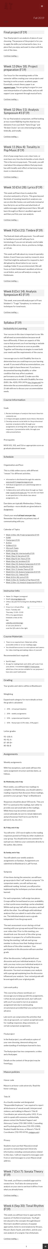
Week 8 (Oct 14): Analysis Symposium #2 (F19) (20, 293)
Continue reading (11, 56)
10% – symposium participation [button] (18, 718)
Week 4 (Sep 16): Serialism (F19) (18, 561)
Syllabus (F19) (12, 322)
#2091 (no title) (12, 551)
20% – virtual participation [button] (16, 709)
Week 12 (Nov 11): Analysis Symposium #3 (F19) (21, 111)
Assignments (8, 509)
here (10, 1063)
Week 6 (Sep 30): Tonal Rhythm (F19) (19, 567)
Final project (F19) (15, 32)
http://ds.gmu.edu (34, 382)
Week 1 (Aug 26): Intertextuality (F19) (20, 553)
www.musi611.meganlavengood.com (19, 482)
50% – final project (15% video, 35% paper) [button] (22, 723)
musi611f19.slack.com (18, 493)
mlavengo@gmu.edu (18, 599)
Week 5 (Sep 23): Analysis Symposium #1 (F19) (23, 564)
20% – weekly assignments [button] (16, 714)
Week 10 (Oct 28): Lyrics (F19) (23, 187)
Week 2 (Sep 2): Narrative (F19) (17, 556)
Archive (9, 543)
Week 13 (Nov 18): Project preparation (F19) (21, 68)
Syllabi (8, 537)
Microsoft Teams (12, 548)
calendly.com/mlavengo (14, 623)
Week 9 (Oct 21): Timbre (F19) (23, 230)
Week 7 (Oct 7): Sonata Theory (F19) (19, 569)
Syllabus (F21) (11, 545)
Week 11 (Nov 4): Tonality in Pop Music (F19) (22, 148)
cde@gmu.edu (33, 1132)
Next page (45, 1246)
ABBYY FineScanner (32, 667)
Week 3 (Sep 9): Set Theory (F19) (18, 559)
